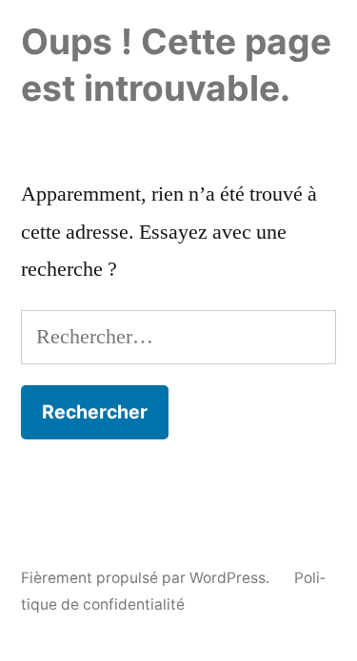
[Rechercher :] (178, 336)
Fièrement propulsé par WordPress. (147, 578)
